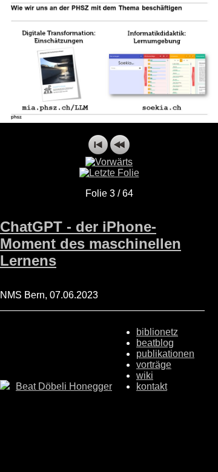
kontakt (151, 386)
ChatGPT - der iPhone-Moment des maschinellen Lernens (90, 243)
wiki (144, 375)
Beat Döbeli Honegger (64, 386)
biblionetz (157, 332)
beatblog (155, 343)
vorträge (153, 364)
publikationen (165, 354)
